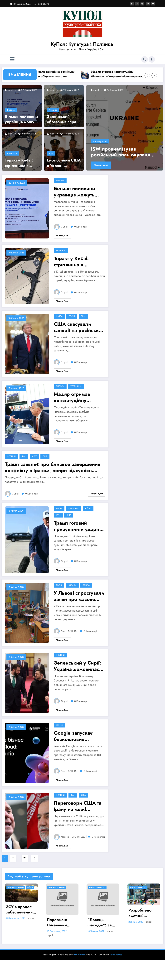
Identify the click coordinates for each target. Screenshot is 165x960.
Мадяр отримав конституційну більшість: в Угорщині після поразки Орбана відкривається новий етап (89, 74)
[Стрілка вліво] (147, 75)
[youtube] (153, 3)
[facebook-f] (132, 3)
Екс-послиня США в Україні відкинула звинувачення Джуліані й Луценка (64, 162)
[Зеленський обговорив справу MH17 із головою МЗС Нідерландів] (64, 106)
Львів (59, 585)
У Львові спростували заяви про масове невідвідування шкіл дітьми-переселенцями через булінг (79, 596)
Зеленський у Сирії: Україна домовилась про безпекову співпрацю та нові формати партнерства (78, 666)
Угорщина (75, 386)
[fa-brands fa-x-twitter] (137, 3)
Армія (59, 508)
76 (25, 858)
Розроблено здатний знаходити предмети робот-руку (62, 913)
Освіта (86, 585)
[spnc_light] (152, 59)
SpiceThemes (115, 950)
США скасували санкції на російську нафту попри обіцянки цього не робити (77, 327)
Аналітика (73, 508)
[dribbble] (142, 3)
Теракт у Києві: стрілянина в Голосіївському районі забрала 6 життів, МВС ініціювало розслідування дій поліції (21, 162)
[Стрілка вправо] (154, 75)
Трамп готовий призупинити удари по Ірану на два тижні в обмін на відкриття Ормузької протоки (79, 526)
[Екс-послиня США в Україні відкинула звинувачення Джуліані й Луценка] (64, 149)
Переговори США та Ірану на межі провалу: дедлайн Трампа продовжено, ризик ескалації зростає (79, 806)
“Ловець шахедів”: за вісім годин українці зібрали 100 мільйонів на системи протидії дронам (18, 922)
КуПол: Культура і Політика (82, 44)
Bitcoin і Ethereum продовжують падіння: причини (100, 913)
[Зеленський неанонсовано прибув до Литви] (125, 128)
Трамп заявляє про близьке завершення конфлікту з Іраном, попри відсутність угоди (52, 467)
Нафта (59, 316)
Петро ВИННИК (69, 631)
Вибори (11, 109)
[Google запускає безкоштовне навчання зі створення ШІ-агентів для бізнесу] (27, 752)
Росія (72, 316)
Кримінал (12, 153)
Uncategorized (100, 141)
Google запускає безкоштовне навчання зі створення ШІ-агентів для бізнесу (78, 736)
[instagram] (148, 3)
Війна (88, 508)
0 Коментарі (80, 226)
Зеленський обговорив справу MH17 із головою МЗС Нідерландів (63, 119)
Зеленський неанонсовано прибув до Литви (122, 152)
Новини (11, 456)
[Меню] (12, 59)
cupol (10, 90)
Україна (53, 109)
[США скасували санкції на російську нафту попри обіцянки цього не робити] (27, 344)
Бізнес (59, 725)
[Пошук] (144, 59)
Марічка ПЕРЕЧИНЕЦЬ (73, 836)
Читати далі (101, 165)
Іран (24, 456)
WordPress (79, 950)
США (83, 316)
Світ (51, 153)
